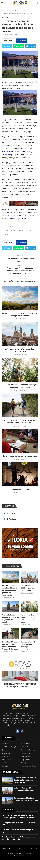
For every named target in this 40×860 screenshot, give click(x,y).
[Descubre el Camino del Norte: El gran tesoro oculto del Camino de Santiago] (20, 405)
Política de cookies (20, 856)
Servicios (5, 756)
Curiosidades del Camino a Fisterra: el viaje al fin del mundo (10, 618)
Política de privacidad (23, 853)
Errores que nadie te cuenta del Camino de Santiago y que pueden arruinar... (25, 780)
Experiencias (25, 756)
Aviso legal (9, 853)
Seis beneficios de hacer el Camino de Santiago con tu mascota (29, 645)
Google (5, 145)
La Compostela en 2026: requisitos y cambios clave (28, 588)
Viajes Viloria (25, 759)
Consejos (5, 766)
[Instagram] (22, 731)
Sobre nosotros (26, 743)
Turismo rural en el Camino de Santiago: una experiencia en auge (29, 618)
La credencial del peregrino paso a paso (20, 456)
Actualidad (5, 743)
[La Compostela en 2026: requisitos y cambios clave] (20, 334)
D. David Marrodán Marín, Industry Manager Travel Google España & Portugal (18, 151)
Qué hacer (5, 750)
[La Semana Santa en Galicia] (20, 474)
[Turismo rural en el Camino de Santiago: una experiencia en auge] (20, 369)
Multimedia (6, 753)
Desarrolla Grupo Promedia (28, 849)
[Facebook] (17, 731)
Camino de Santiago (9, 746)
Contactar (24, 746)
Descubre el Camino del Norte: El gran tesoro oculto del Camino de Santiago (10, 645)
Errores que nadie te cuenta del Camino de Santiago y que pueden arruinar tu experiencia (10, 590)
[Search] (38, 3)
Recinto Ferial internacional (13, 230)
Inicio (4, 11)
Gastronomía (6, 759)
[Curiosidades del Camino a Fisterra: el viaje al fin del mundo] (10, 606)
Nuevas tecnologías (10, 227)
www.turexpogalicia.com (19, 218)
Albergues (24, 763)
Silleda (29, 230)
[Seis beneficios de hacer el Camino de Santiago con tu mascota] (29, 633)
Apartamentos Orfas (28, 766)
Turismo (6, 234)
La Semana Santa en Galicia (20, 489)
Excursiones (25, 753)
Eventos (4, 763)
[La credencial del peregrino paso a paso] (20, 441)
